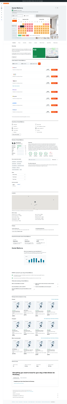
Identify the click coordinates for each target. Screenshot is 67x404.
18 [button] (29, 28)
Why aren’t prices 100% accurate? (18, 397)
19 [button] (37, 30)
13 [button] (39, 28)
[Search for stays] (1, 8)
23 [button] (25, 30)
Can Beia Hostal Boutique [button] (16, 311)
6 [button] (39, 26)
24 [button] (27, 30)
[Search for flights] (1, 6)
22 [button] (23, 30)
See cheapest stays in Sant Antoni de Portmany (51, 318)
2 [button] (25, 24)
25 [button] (29, 30)
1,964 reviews (19, 10)
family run (18, 167)
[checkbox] (16, 185)
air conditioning (14, 165)
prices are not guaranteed (30, 391)
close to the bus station (15, 169)
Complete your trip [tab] (16, 377)
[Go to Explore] (1, 13)
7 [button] (41, 26)
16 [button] (25, 28)
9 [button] (25, 26)
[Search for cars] (1, 10)
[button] (66, 1)
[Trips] (1, 17)
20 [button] (18, 30)
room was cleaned (19, 161)
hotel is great (19, 163)
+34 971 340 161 (14, 12)
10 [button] (27, 26)
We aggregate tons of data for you (18, 395)
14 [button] (41, 28)
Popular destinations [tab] (23, 377)
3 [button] (27, 24)
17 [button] (27, 28)
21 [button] (41, 30)
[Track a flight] (1, 14)
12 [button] (37, 28)
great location (14, 163)
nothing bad (14, 167)
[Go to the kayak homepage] (6, 3)
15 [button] (23, 28)
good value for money (21, 165)
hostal (20, 169)
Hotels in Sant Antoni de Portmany (19, 383)
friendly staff (14, 161)
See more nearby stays (55, 299)
